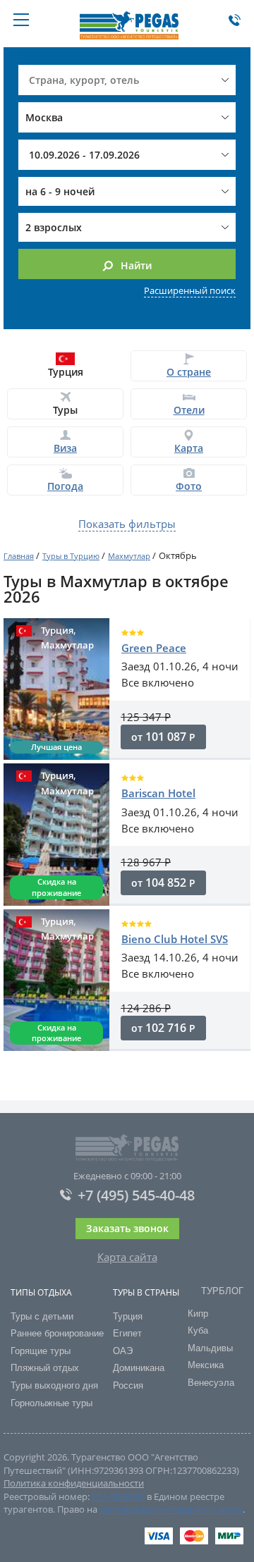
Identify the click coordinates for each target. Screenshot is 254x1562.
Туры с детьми (42, 1316)
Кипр (198, 1313)
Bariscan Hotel (158, 793)
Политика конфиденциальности (74, 1483)
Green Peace (153, 648)
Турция (128, 1316)
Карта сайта (127, 1257)
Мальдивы (210, 1348)
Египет (127, 1333)
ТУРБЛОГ (222, 1291)
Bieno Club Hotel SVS (174, 939)
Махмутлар (129, 556)
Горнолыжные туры (51, 1403)
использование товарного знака (171, 1509)
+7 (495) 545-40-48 (136, 1195)
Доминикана (138, 1368)
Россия (128, 1385)
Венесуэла (211, 1382)
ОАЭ (123, 1351)
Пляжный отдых (45, 1368)
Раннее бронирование (57, 1333)
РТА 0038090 (118, 1496)
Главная (19, 556)
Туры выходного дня (54, 1385)
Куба (198, 1330)
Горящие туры (41, 1351)
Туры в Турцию (70, 556)
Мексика (206, 1365)
